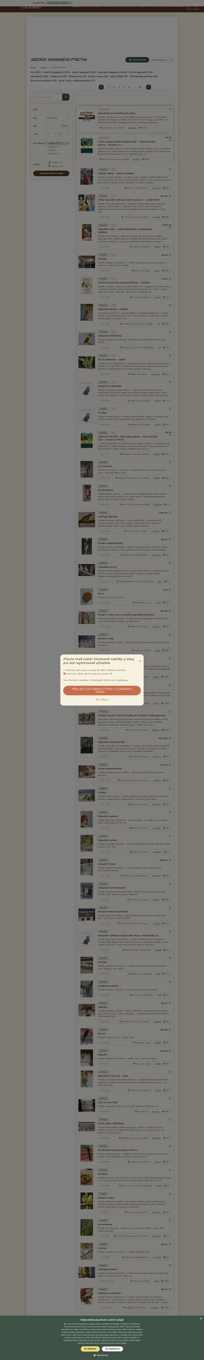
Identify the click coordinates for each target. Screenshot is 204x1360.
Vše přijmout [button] (90, 1349)
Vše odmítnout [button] (112, 1349)
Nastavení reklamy (109, 1340)
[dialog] (102, 1338)
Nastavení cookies (92, 1343)
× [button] (201, 1319)
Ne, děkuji (102, 700)
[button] (102, 1355)
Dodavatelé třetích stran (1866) (104, 1332)
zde (126, 680)
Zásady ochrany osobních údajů (114, 1343)
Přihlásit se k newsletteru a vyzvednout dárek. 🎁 (102, 690)
